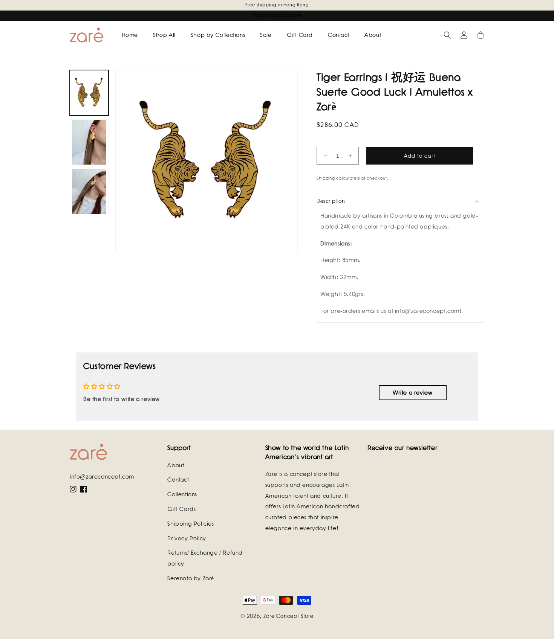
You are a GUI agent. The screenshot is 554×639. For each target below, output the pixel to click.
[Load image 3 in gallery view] (89, 191)
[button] (447, 35)
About (175, 465)
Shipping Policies (190, 524)
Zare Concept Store (288, 616)
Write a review (412, 393)
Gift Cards (181, 509)
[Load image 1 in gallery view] (89, 93)
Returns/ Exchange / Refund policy (205, 558)
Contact (178, 480)
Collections (182, 494)
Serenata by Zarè (190, 578)
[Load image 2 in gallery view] (89, 142)
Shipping (326, 178)
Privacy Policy (186, 538)
